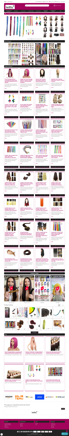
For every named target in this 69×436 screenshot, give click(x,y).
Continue (63, 408)
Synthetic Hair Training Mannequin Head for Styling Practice (57, 80)
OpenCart (36, 433)
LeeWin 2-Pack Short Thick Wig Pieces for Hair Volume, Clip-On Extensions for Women (26, 184)
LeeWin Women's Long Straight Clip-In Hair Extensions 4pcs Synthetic (42, 209)
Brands (37, 423)
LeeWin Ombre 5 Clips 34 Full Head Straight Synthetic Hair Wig (57, 260)
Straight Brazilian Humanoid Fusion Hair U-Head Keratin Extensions (26, 233)
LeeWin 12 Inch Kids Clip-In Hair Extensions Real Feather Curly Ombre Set (34, 381)
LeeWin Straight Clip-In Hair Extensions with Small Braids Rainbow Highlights (26, 156)
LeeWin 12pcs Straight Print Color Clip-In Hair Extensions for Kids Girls (11, 156)
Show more (34, 332)
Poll (36, 424)
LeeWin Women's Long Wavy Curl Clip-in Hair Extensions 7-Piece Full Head (41, 184)
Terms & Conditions (8, 423)
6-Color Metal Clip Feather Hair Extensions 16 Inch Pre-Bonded (53, 380)
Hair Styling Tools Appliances (53, 11)
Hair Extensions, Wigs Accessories (9, 11)
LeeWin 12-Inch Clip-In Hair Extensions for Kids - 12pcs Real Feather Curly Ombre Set (11, 106)
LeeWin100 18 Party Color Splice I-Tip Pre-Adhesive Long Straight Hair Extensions (57, 234)
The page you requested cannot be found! (14, 13)
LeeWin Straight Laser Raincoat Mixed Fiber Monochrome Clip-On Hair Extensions (42, 131)
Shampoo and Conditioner (46, 11)
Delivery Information (8, 424)
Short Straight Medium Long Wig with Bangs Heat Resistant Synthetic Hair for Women (11, 81)
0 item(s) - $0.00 (58, 5)
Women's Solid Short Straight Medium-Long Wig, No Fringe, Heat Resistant (34, 352)
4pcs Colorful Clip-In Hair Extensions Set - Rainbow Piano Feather (57, 156)
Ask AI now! (65, 433)
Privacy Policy (7, 427)
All (59, 305)
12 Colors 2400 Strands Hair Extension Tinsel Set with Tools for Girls (26, 131)
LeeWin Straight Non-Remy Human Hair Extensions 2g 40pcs (57, 105)
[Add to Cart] (6, 92)
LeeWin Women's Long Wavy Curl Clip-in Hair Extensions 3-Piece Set (10, 183)
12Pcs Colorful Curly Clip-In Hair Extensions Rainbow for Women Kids (42, 156)
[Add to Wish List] (11, 92)
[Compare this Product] (16, 92)
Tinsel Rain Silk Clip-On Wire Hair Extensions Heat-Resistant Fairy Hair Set (11, 131)
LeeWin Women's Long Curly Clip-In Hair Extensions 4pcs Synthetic (57, 209)
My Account (53, 423)
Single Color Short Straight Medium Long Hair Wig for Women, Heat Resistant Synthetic (26, 81)
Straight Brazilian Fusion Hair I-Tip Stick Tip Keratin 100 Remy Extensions (26, 260)
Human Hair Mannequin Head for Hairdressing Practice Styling (53, 352)
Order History (53, 424)
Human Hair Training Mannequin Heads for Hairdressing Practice (41, 80)
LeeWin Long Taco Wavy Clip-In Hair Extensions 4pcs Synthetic (26, 209)
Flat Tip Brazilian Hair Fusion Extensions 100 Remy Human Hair (11, 260)
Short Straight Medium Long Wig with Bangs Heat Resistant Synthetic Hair (13, 352)
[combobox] (36, 5)
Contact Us (21, 423)
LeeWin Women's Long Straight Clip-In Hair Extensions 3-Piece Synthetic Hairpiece (10, 234)
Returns (21, 424)
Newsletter (52, 427)
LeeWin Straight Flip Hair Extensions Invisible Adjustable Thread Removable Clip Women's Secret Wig (41, 234)
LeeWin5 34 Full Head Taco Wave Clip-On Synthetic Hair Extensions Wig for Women (42, 260)
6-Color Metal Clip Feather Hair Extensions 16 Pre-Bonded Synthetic (26, 105)
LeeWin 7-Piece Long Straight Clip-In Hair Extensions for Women (56, 183)
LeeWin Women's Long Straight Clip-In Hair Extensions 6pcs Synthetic (11, 209)
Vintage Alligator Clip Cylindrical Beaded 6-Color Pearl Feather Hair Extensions (42, 106)
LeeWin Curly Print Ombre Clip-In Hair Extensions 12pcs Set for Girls (57, 131)
